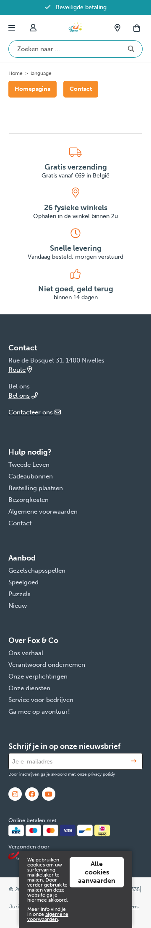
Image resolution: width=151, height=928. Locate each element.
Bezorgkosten (28, 500)
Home (15, 73)
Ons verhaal (25, 653)
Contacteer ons (30, 412)
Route (17, 369)
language (41, 73)
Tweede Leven (28, 464)
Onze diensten (29, 688)
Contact (81, 89)
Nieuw (17, 605)
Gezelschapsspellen (36, 570)
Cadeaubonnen (30, 476)
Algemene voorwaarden (43, 511)
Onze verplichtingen (38, 676)
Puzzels (19, 594)
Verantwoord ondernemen (46, 664)
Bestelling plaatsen (35, 488)
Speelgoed (23, 582)
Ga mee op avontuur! (39, 711)
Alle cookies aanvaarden (96, 872)
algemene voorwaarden (47, 916)
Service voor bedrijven (40, 700)
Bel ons (19, 395)
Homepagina (32, 89)
